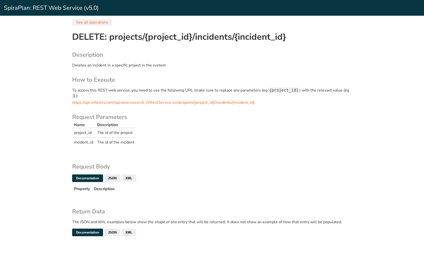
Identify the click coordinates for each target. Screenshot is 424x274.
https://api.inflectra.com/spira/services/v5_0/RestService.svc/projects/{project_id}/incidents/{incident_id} (163, 102)
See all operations (92, 22)
